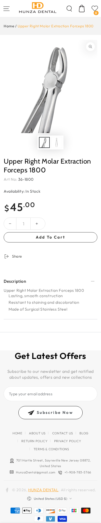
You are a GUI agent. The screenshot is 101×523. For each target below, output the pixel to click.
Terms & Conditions (51, 449)
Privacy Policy (67, 441)
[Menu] (6, 8)
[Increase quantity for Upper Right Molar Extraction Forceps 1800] (37, 224)
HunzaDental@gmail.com (35, 472)
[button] (69, 8)
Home (9, 26)
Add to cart (50, 237)
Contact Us (62, 433)
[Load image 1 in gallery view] (44, 142)
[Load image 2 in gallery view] (56, 142)
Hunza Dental (43, 489)
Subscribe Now (55, 412)
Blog (83, 433)
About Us (37, 433)
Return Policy (34, 441)
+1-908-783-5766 (77, 472)
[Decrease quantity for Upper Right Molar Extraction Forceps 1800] (10, 224)
